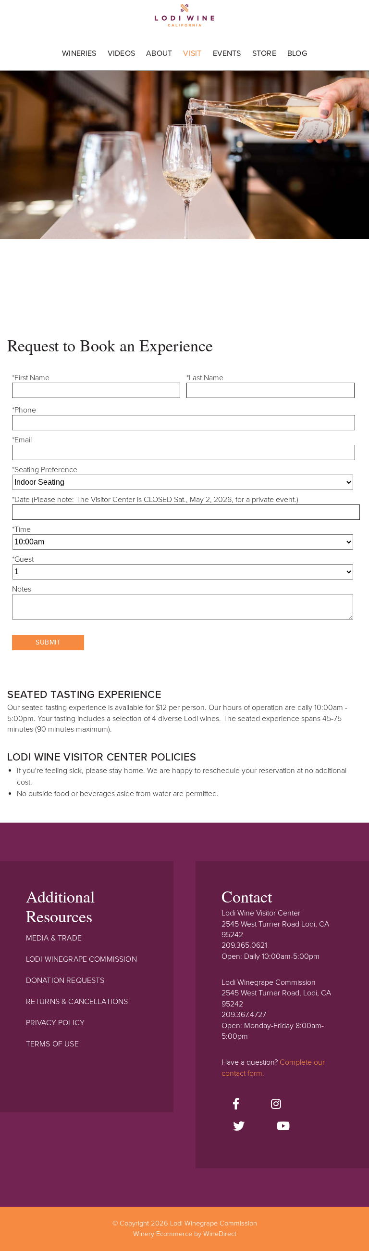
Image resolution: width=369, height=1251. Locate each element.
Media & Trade (54, 938)
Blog (297, 53)
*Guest (23, 559)
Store (264, 53)
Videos (121, 53)
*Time (21, 529)
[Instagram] (276, 1104)
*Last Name (204, 378)
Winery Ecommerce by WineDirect (184, 1234)
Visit (192, 53)
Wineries (79, 53)
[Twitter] (238, 1126)
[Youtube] (283, 1126)
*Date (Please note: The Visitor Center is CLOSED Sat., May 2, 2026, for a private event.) (155, 499)
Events (227, 53)
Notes (21, 589)
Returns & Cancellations (77, 1001)
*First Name (30, 378)
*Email (22, 440)
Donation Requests (65, 980)
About (159, 53)
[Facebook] (235, 1104)
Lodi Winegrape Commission (184, 18)
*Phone (24, 410)
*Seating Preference (44, 470)
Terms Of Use (52, 1044)
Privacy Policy (55, 1023)
